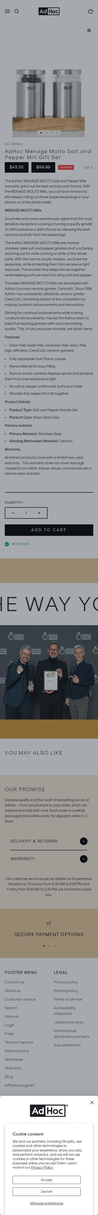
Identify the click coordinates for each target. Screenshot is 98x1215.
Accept (46, 1180)
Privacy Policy (42, 1167)
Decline (46, 1192)
